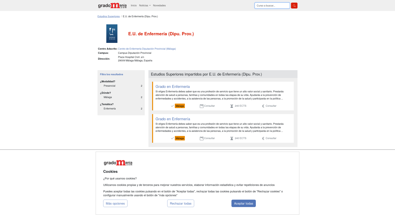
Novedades (159, 5)
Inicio (134, 5)
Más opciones (115, 203)
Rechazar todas (180, 203)
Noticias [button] (144, 5)
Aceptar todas (243, 203)
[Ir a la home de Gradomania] (112, 5)
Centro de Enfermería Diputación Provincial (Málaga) (147, 48)
